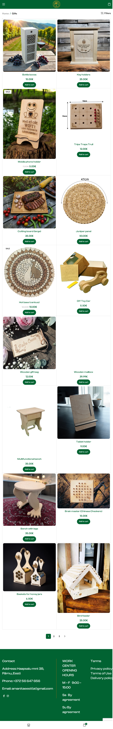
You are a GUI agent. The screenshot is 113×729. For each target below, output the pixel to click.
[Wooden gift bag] (29, 343)
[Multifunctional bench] (29, 421)
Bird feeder (83, 616)
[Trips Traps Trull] (83, 115)
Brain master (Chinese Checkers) (83, 511)
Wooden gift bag (29, 372)
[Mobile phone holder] (29, 124)
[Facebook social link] (4, 696)
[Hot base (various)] (29, 273)
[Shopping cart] (109, 4)
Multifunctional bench (29, 459)
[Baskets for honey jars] (29, 567)
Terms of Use (101, 673)
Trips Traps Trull (83, 144)
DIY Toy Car (83, 301)
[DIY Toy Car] (83, 272)
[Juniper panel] (83, 202)
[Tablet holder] (83, 412)
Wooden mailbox (83, 372)
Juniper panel (83, 231)
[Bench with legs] (29, 500)
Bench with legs (29, 528)
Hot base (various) (29, 302)
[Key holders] (83, 45)
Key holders (83, 74)
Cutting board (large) (29, 231)
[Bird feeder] (83, 578)
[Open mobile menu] (4, 4)
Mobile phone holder (29, 161)
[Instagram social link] (8, 696)
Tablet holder (83, 441)
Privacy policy (101, 669)
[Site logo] (56, 3)
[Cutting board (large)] (29, 202)
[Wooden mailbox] (83, 343)
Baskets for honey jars (29, 594)
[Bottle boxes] (29, 45)
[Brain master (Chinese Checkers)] (83, 491)
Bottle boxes (29, 74)
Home (5, 13)
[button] (29, 84)
